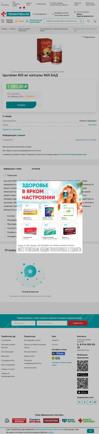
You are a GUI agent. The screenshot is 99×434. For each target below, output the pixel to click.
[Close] (79, 183)
